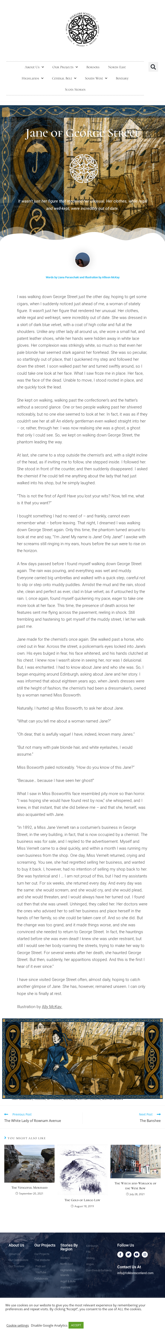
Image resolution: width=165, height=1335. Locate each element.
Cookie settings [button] (17, 1325)
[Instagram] (145, 1254)
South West (94, 78)
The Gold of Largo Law (82, 1200)
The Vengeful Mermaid (29, 1187)
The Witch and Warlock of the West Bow (135, 1185)
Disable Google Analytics (49, 1325)
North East (117, 67)
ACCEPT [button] (76, 1325)
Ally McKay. (52, 1006)
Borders (92, 67)
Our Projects (62, 67)
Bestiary (122, 78)
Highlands (30, 78)
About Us (32, 67)
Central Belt (62, 78)
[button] (153, 67)
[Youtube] (137, 1254)
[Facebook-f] (120, 1254)
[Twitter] (128, 1254)
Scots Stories (75, 89)
